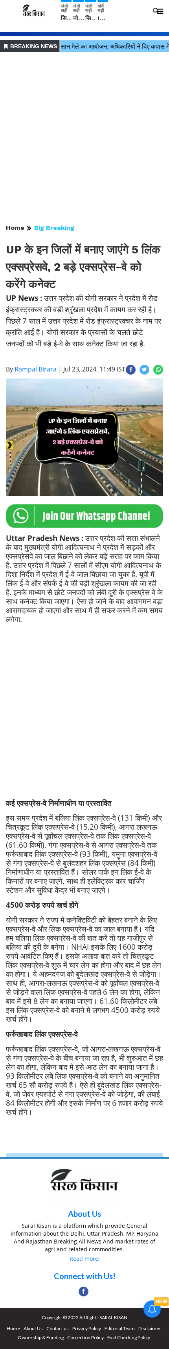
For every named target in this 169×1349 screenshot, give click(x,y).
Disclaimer (149, 1328)
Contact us (57, 1328)
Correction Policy (85, 1337)
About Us (84, 1213)
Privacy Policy (86, 1328)
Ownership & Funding (41, 1337)
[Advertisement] (84, 138)
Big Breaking (54, 227)
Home (15, 227)
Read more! (85, 1258)
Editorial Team (120, 1328)
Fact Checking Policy (128, 1337)
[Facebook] (83, 1291)
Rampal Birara (36, 369)
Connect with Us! (85, 1276)
